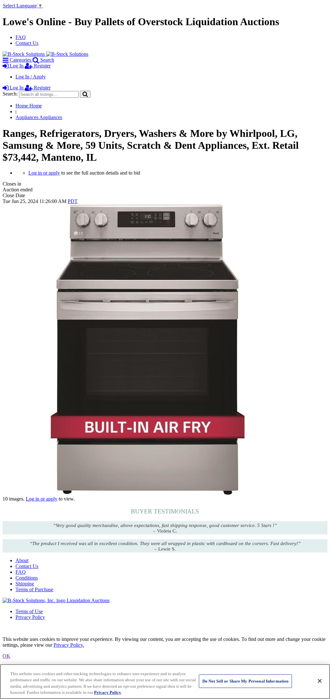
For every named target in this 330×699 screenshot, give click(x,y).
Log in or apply (44, 173)
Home (28, 105)
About (21, 560)
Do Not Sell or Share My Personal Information (245, 681)
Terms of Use (29, 611)
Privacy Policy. (68, 645)
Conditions (26, 578)
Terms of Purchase (34, 589)
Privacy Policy (30, 617)
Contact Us (26, 43)
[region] (165, 681)
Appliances (38, 117)
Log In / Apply (30, 76)
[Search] (85, 94)
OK (6, 656)
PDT (73, 201)
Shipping (24, 583)
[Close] (320, 681)
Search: (10, 93)
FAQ (20, 37)
